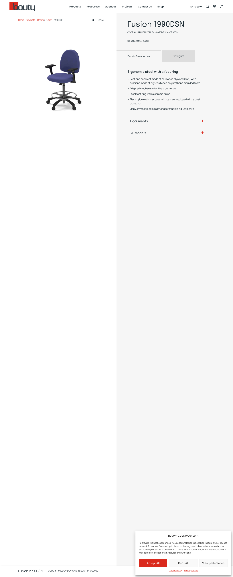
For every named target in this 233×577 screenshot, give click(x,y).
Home (21, 19)
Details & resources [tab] (138, 56)
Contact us (145, 6)
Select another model (138, 40)
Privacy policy (191, 570)
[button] (98, 20)
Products (75, 6)
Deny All (183, 563)
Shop (160, 6)
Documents (139, 121)
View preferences (213, 563)
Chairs (40, 19)
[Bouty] (22, 6)
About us (110, 6)
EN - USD (195, 7)
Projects (127, 6)
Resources (93, 6)
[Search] (207, 6)
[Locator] (214, 6)
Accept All (153, 563)
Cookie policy (175, 570)
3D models (138, 133)
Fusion (49, 19)
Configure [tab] (178, 56)
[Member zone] (222, 6)
